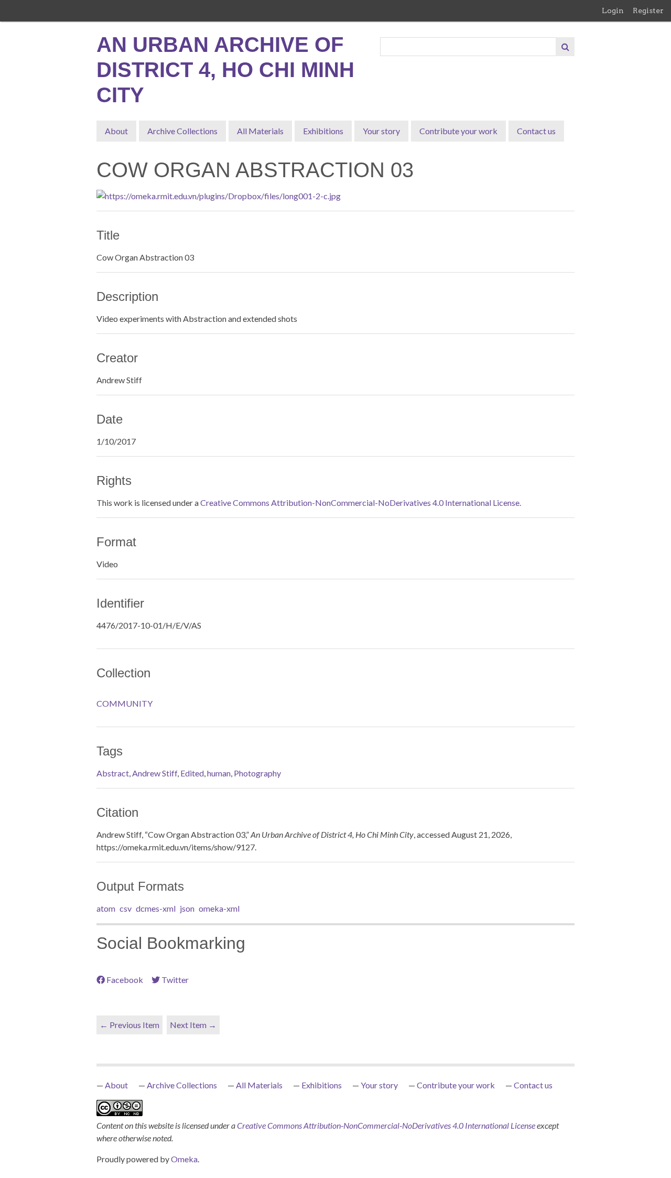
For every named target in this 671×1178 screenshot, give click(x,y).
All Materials (260, 131)
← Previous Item (129, 1025)
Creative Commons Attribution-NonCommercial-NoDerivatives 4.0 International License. (360, 502)
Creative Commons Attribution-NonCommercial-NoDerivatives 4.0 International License (387, 1125)
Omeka (184, 1159)
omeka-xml (219, 908)
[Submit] (565, 46)
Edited (192, 773)
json (187, 908)
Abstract (112, 773)
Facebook (124, 980)
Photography (257, 773)
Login (613, 10)
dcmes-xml (156, 908)
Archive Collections (182, 131)
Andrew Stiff (154, 773)
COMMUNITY (124, 703)
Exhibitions (323, 131)
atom (105, 908)
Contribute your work (458, 131)
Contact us (536, 131)
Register (648, 10)
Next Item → (193, 1025)
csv (126, 908)
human (219, 773)
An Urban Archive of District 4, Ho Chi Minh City (225, 69)
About (116, 131)
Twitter (175, 980)
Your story (381, 131)
